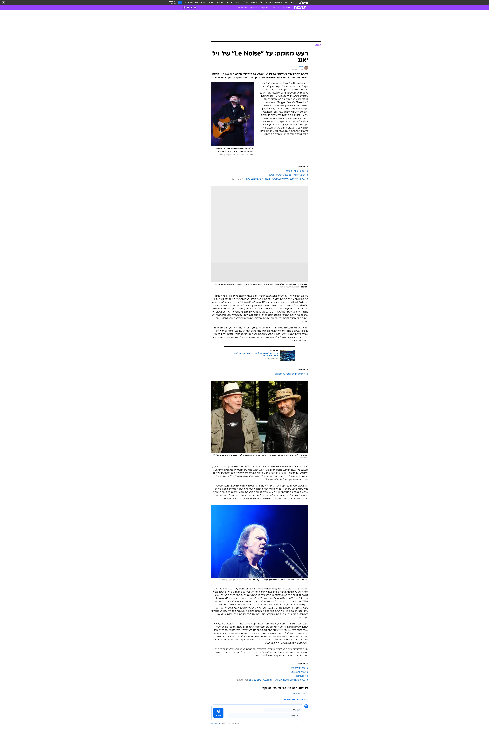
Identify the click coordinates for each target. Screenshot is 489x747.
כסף (253, 2)
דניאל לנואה (297, 693)
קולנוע (266, 8)
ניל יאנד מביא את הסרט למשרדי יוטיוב (287, 175)
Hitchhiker (300, 676)
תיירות (230, 2)
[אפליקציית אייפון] (191, 7)
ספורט (285, 2)
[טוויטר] (187, 7)
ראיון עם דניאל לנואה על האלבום (290, 374)
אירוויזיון (281, 8)
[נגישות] (3, 2)
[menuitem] (292, 2)
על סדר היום (258, 8)
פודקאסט (248, 8)
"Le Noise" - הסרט (295, 171)
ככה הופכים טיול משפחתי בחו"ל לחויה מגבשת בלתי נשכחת (277, 680)
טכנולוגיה (220, 2)
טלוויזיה (288, 8)
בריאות (238, 2)
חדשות (294, 2)
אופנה (210, 2)
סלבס (260, 2)
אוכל (246, 2)
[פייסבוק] (184, 7)
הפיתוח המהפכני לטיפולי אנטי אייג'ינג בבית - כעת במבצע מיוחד (275, 179)
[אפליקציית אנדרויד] (195, 7)
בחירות (277, 2)
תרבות (268, 2)
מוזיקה (273, 8)
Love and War (297, 672)
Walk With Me (298, 668)
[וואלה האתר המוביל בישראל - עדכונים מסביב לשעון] (303, 2)
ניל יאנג (305, 693)
